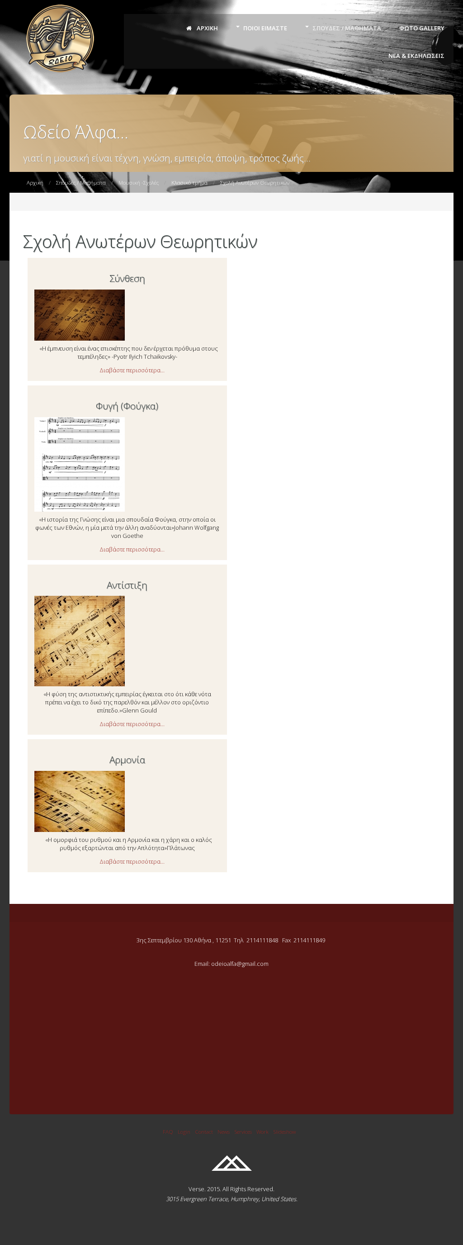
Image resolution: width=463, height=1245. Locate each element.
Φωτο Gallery (421, 28)
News (223, 1131)
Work (262, 1131)
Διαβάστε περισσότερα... (132, 370)
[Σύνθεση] (79, 338)
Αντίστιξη (127, 585)
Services (243, 1131)
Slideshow (284, 1131)
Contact (204, 1131)
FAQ (168, 1131)
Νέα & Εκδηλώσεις (416, 56)
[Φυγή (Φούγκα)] (79, 509)
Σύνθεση (127, 278)
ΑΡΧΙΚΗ (206, 28)
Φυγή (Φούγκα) (127, 405)
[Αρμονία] (79, 830)
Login (184, 1131)
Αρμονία (127, 759)
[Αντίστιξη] (79, 684)
